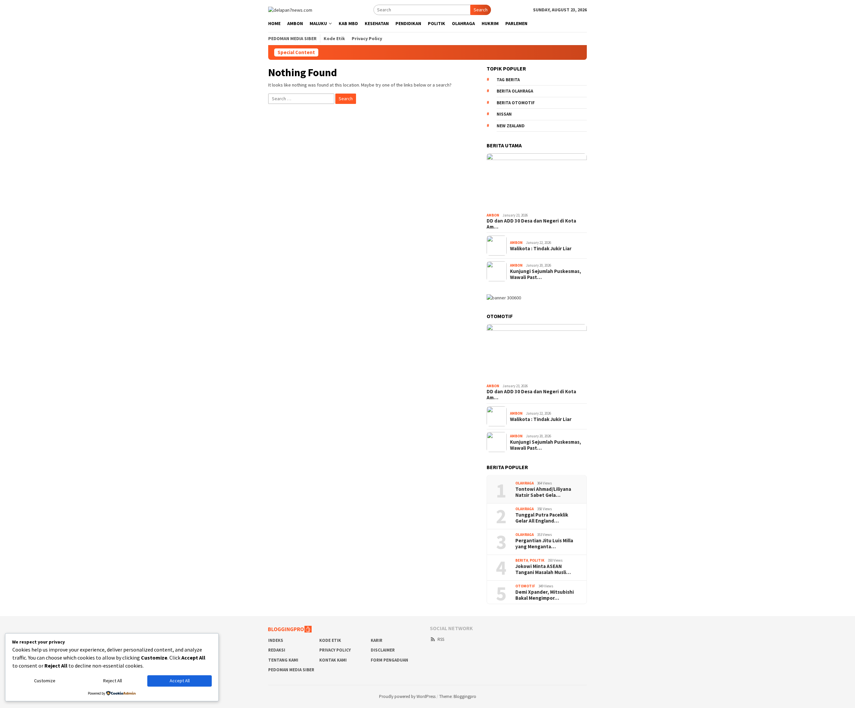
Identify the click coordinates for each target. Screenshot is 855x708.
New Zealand (511, 126)
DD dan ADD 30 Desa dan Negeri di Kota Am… (531, 224)
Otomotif (525, 586)
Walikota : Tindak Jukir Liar (540, 249)
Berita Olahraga (515, 91)
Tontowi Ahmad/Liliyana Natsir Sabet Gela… (543, 492)
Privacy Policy (335, 650)
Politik (537, 560)
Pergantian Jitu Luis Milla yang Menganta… (544, 544)
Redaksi (276, 650)
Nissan (504, 114)
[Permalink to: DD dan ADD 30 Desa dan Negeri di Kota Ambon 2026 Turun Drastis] (537, 181)
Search (481, 10)
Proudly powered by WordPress (407, 696)
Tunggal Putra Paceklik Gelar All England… (541, 518)
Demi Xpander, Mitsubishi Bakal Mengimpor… (544, 595)
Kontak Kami (333, 660)
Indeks (275, 640)
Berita (521, 560)
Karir (376, 640)
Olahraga (524, 483)
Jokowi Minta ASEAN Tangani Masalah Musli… (543, 569)
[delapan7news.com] (290, 9)
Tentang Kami (283, 660)
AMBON (493, 215)
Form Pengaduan (389, 660)
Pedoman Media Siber (291, 670)
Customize (44, 681)
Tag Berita (508, 80)
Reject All (112, 681)
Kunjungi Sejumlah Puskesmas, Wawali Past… (545, 274)
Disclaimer (383, 650)
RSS (441, 639)
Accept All (180, 681)
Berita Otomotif (516, 103)
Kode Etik (330, 640)
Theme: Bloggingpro (457, 696)
